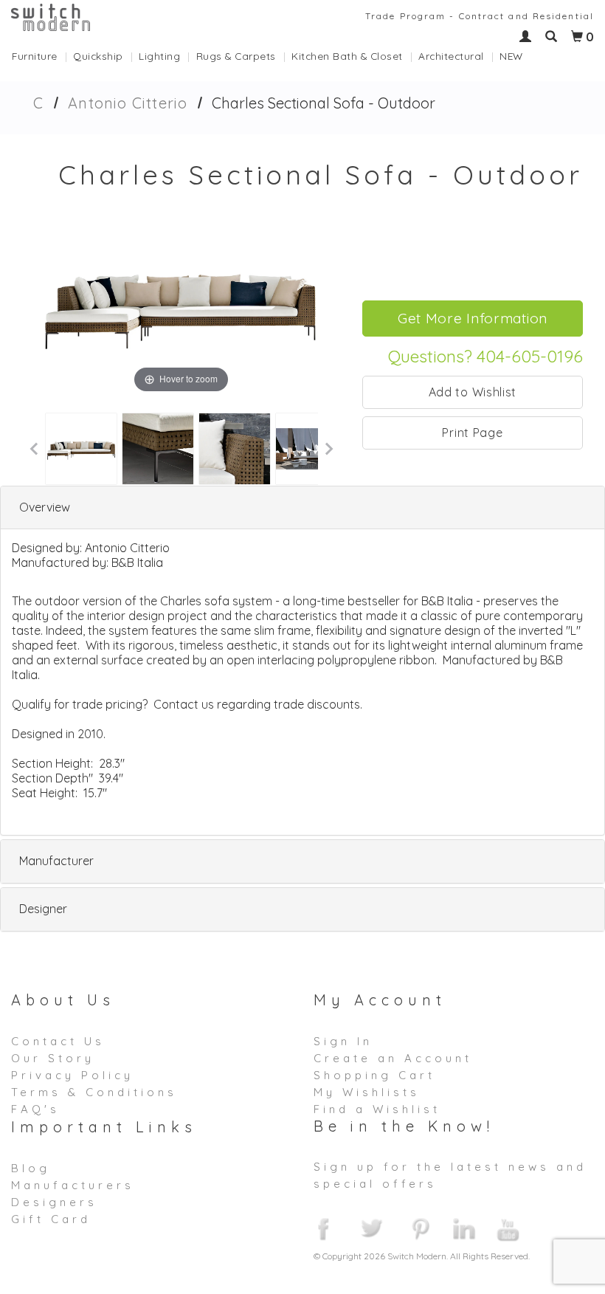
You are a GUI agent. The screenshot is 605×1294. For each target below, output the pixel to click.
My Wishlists (367, 1092)
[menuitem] (42, 55)
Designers (54, 1202)
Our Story (52, 1058)
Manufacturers (72, 1185)
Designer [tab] (43, 908)
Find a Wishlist (377, 1109)
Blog (30, 1168)
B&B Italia (137, 562)
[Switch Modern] (50, 16)
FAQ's (35, 1109)
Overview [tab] (44, 507)
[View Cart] (577, 37)
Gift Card (51, 1219)
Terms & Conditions (94, 1092)
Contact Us (58, 1041)
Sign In (343, 1041)
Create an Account (393, 1058)
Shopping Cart (374, 1075)
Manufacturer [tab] (56, 860)
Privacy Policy (72, 1075)
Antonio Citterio (127, 103)
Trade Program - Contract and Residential (479, 15)
